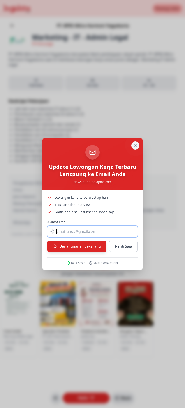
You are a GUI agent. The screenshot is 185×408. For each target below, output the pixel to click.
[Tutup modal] (135, 145)
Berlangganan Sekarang (80, 246)
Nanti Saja (123, 246)
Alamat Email (57, 222)
